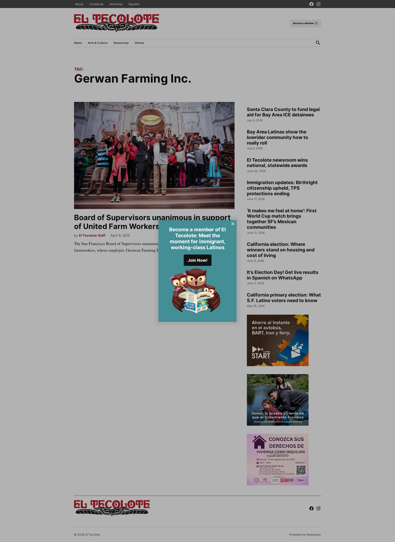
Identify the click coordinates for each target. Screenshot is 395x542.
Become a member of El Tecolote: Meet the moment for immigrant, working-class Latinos (197, 238)
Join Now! (197, 260)
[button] (197, 271)
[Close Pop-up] (233, 224)
